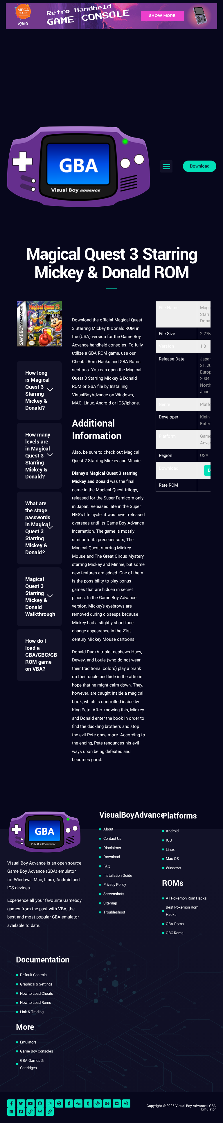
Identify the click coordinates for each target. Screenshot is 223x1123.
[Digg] (78, 1103)
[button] (166, 166)
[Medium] (11, 1112)
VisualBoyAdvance (90, 395)
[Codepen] (126, 1103)
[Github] (40, 1103)
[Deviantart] (69, 1103)
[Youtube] (30, 1103)
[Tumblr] (88, 1103)
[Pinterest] (59, 1103)
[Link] (30, 1112)
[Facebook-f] (11, 1103)
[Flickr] (117, 1103)
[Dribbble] (97, 1103)
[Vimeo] (21, 1112)
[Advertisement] (111, 76)
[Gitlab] (40, 1112)
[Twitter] (21, 1103)
